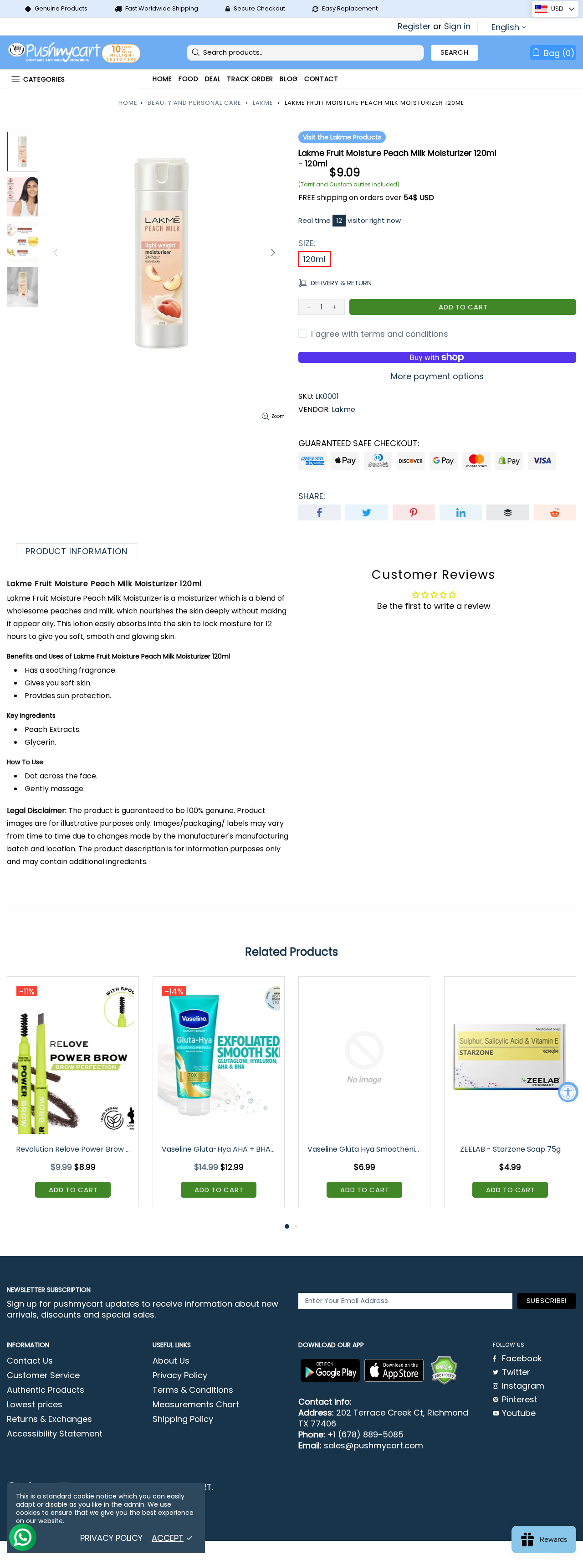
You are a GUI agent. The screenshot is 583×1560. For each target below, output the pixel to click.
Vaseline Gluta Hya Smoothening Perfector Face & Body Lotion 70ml (365, 1149)
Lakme (263, 102)
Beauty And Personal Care (194, 102)
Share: (311, 496)
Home (128, 102)
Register (414, 26)
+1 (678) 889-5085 (365, 1434)
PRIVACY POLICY (111, 1538)
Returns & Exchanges (49, 1419)
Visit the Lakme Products (342, 137)
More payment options (437, 376)
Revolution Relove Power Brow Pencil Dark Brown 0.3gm (73, 1149)
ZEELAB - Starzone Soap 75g (510, 1149)
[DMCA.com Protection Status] (444, 1370)
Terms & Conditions (193, 1390)
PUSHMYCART (75, 53)
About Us (171, 1360)
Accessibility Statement (54, 1433)
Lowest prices (34, 1404)
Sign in (457, 26)
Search (454, 52)
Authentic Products (45, 1390)
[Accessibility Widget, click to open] (568, 1092)
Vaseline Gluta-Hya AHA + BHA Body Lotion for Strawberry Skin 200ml (219, 1149)
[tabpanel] (73, 1098)
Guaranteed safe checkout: (358, 443)
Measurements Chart (196, 1404)
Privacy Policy (180, 1375)
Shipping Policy (183, 1419)
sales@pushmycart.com (373, 1445)
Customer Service (43, 1375)
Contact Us (30, 1360)
